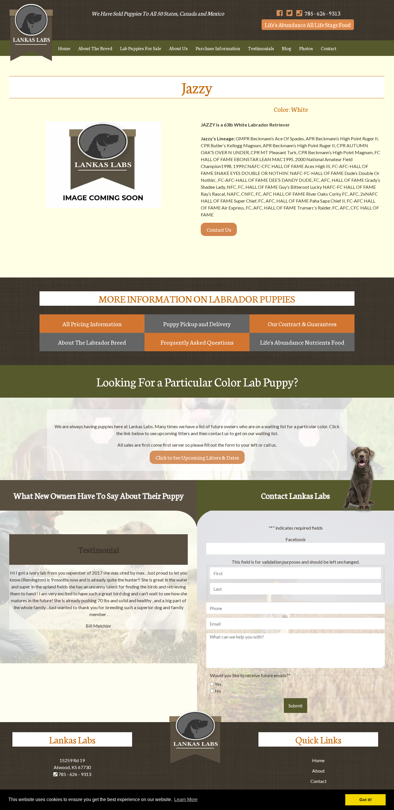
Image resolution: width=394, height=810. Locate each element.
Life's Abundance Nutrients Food (302, 342)
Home (64, 48)
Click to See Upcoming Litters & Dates (197, 457)
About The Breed (95, 48)
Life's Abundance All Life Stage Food (308, 25)
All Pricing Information (92, 324)
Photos (306, 48)
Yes (218, 684)
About (318, 770)
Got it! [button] (365, 799)
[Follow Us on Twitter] (289, 13)
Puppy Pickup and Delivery (197, 324)
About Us (178, 48)
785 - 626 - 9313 (322, 13)
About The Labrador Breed (92, 342)
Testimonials (261, 48)
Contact (328, 48)
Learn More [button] (186, 799)
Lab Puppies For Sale (140, 48)
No (218, 691)
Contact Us (219, 229)
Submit (295, 705)
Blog (286, 48)
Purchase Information (218, 48)
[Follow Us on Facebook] (279, 13)
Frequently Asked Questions (197, 342)
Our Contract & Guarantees (302, 324)
